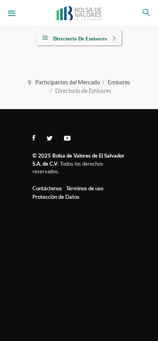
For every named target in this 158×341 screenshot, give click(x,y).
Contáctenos (47, 189)
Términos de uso (84, 189)
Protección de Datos (55, 197)
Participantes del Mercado (67, 83)
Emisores (119, 83)
